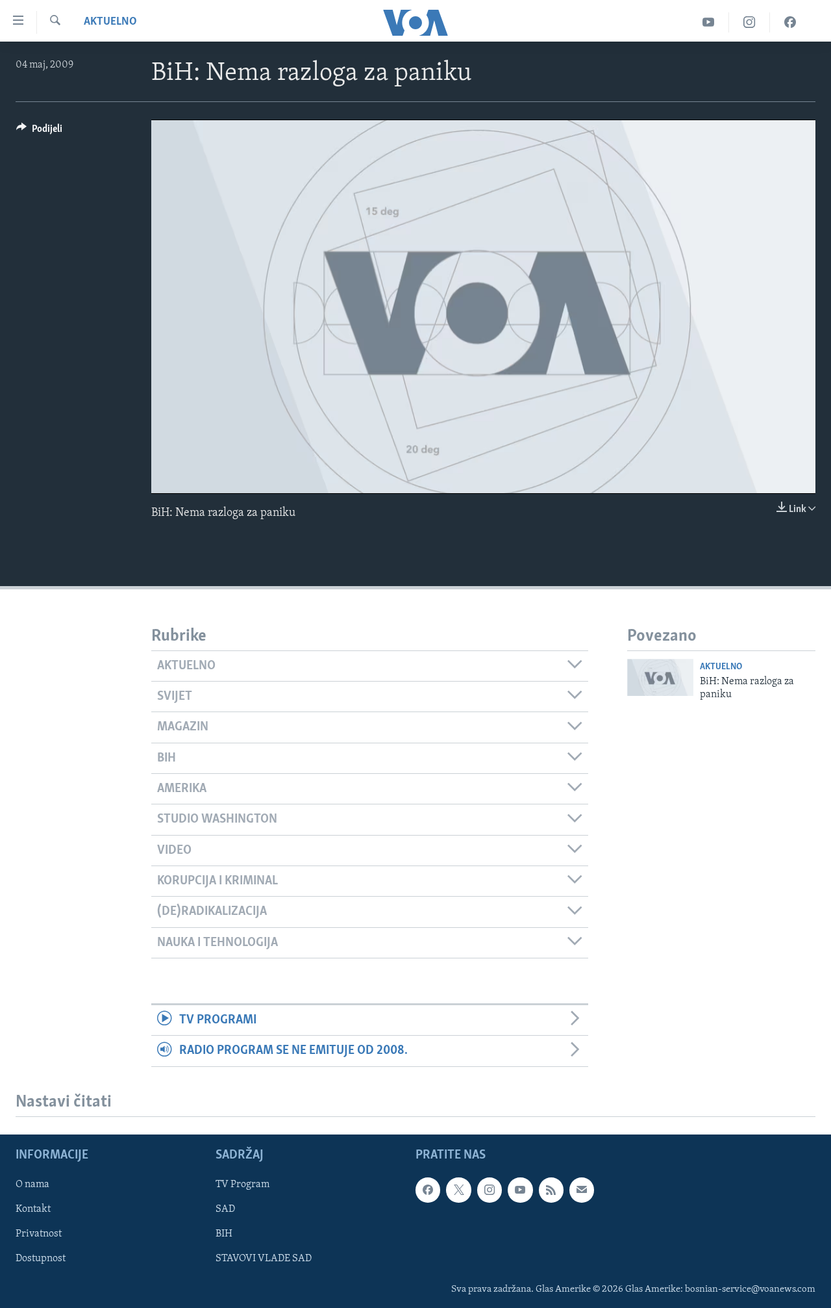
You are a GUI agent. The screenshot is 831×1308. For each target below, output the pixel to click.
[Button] (39, 132)
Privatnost (39, 1234)
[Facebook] (790, 22)
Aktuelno (110, 22)
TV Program (242, 1184)
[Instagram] (749, 22)
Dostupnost (41, 1258)
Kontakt (33, 1209)
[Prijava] (581, 1189)
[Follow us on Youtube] (520, 1189)
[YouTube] (708, 22)
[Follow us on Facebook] (428, 1189)
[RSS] (551, 1189)
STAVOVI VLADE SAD (264, 1258)
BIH (224, 1234)
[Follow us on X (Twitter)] (458, 1189)
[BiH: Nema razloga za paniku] (660, 677)
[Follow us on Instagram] (489, 1189)
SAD (225, 1209)
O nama (32, 1184)
